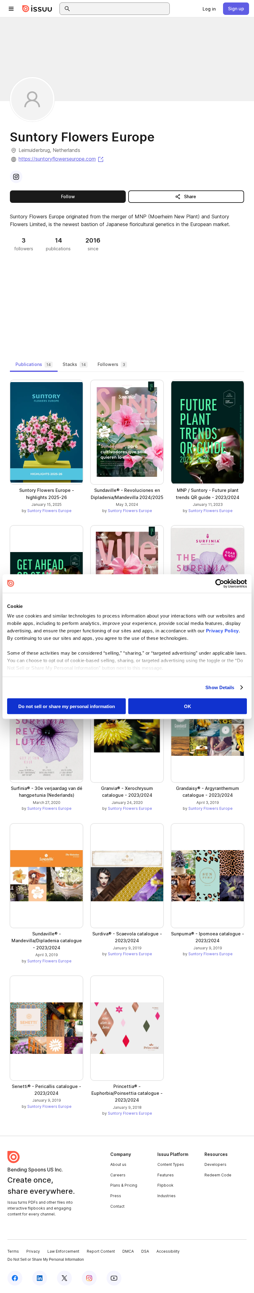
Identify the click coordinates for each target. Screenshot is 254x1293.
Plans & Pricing (123, 1185)
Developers (215, 1164)
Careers (117, 1175)
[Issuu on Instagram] (89, 1278)
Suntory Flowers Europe (49, 510)
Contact (117, 1206)
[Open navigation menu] (11, 8)
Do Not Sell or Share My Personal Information (45, 1259)
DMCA (128, 1251)
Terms (13, 1251)
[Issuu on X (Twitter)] (64, 1278)
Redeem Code (217, 1175)
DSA (145, 1251)
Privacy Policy (222, 630)
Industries (166, 1195)
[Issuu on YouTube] (114, 1278)
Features (165, 1175)
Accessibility (168, 1251)
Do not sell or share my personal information (66, 706)
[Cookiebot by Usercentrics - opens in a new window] (220, 583)
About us (118, 1164)
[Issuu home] (37, 8)
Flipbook (165, 1185)
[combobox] (120, 9)
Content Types (170, 1164)
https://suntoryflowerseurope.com (61, 159)
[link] (209, 8)
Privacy (33, 1251)
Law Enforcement (63, 1251)
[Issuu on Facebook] (14, 1278)
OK (187, 706)
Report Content (101, 1251)
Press (115, 1195)
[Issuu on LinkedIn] (39, 1278)
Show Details (219, 687)
